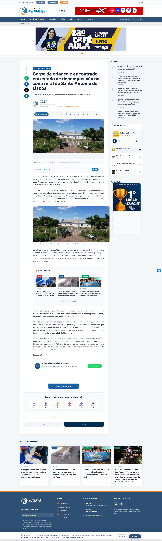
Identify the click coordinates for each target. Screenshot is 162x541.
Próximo (74, 301)
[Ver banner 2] (79, 53)
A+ (61, 114)
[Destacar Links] (78, 114)
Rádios (65, 2)
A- (53, 114)
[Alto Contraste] (66, 114)
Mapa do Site (64, 518)
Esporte (80, 19)
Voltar (43, 424)
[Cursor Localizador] (92, 114)
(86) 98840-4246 (90, 506)
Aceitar (135, 536)
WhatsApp (96, 366)
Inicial (23, 19)
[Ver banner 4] (84, 53)
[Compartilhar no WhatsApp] (26, 78)
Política (62, 19)
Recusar (122, 536)
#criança (34, 417)
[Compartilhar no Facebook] (26, 84)
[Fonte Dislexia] (74, 114)
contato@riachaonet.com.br (48, 104)
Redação (43, 102)
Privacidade (63, 511)
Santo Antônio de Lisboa (43, 66)
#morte (40, 417)
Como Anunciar (53, 2)
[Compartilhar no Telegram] (26, 96)
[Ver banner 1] (77, 53)
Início (34, 66)
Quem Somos (41, 2)
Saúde (71, 19)
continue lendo (63, 386)
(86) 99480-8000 (101, 506)
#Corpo (29, 417)
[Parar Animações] (96, 114)
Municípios (33, 19)
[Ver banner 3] (82, 53)
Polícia (42, 19)
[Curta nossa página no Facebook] (142, 2)
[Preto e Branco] (70, 114)
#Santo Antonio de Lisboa (49, 417)
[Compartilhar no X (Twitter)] (26, 90)
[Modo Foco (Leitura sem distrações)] (83, 114)
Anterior (63, 301)
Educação (52, 19)
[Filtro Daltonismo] (88, 114)
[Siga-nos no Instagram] (139, 2)
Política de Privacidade (75, 537)
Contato (90, 19)
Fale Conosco (64, 514)
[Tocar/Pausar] (115, 141)
